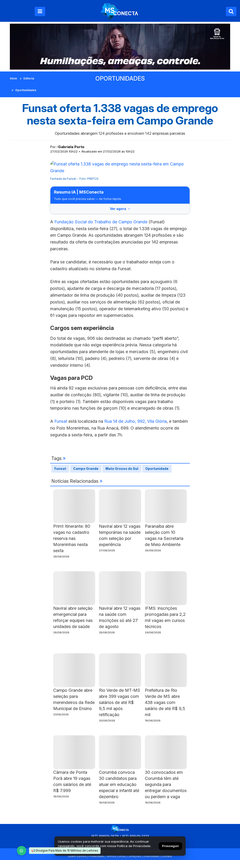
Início (13, 78)
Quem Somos (77, 856)
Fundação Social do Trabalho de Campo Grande (101, 221)
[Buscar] (231, 11)
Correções (134, 856)
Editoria (28, 78)
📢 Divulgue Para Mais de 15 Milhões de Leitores (64, 850)
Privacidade (96, 856)
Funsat (61, 421)
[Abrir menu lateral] (40, 11)
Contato (166, 856)
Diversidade (151, 856)
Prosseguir (170, 846)
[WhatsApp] (21, 850)
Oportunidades (25, 90)
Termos (111, 856)
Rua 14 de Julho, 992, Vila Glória (135, 421)
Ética (121, 856)
